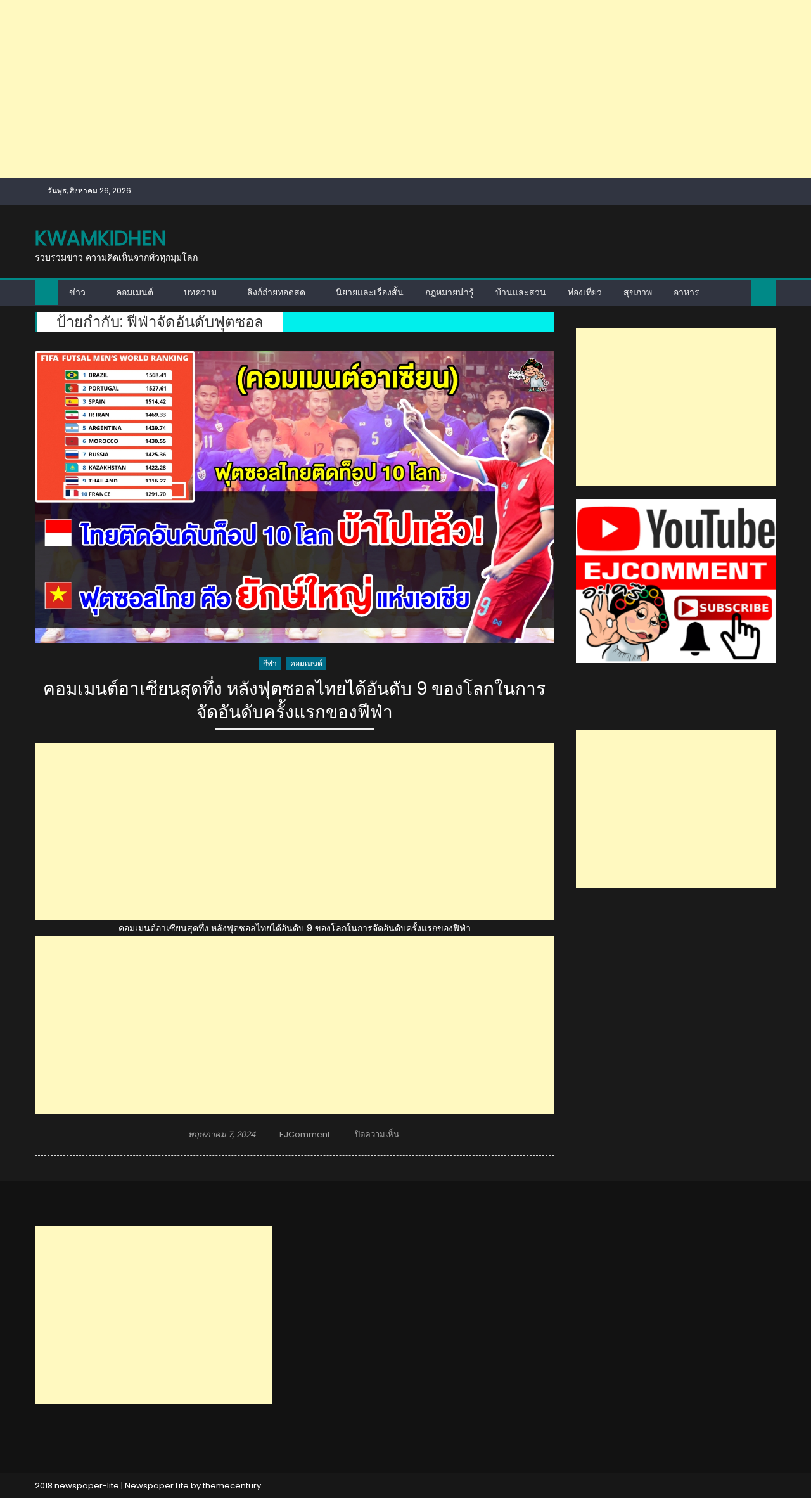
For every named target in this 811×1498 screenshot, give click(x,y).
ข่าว (77, 292)
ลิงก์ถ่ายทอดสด (276, 292)
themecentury (232, 1486)
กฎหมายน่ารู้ (449, 292)
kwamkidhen (100, 238)
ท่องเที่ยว (585, 292)
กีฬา (270, 663)
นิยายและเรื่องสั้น (370, 292)
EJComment (304, 1134)
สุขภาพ (637, 292)
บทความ (200, 292)
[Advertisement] (380, 89)
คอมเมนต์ (134, 292)
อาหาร (686, 292)
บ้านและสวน (520, 292)
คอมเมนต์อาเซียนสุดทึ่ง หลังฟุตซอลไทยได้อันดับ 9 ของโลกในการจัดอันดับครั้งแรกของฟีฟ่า (294, 701)
